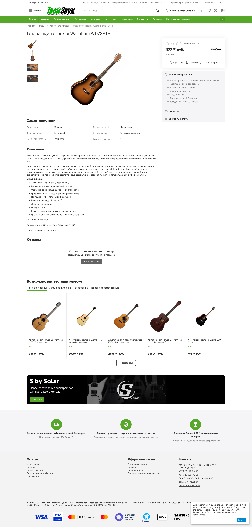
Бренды (143, 2)
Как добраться (135, 470)
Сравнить (193, 62)
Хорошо (241, 520)
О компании (33, 464)
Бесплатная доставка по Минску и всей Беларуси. (56, 433)
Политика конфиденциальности (143, 473)
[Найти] (157, 10)
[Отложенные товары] (209, 10)
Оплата (165, 2)
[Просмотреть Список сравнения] (203, 10)
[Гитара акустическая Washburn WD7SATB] (98, 77)
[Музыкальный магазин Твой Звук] (61, 10)
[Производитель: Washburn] (216, 49)
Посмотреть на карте (189, 485)
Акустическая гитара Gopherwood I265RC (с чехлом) (46, 341)
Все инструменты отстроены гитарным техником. (126, 433)
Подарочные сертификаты (124, 2)
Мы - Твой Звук (90, 2)
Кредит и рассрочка (181, 2)
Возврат (197, 2)
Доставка (154, 2)
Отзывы (219, 2)
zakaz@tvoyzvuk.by (38, 2)
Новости (104, 2)
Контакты (208, 2)
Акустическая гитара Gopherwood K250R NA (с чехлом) (125, 341)
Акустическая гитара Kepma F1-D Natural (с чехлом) (85, 341)
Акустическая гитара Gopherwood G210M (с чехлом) (165, 341)
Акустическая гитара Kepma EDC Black (204, 341)
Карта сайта (33, 476)
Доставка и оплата (137, 464)
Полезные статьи (35, 470)
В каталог (37, 399)
